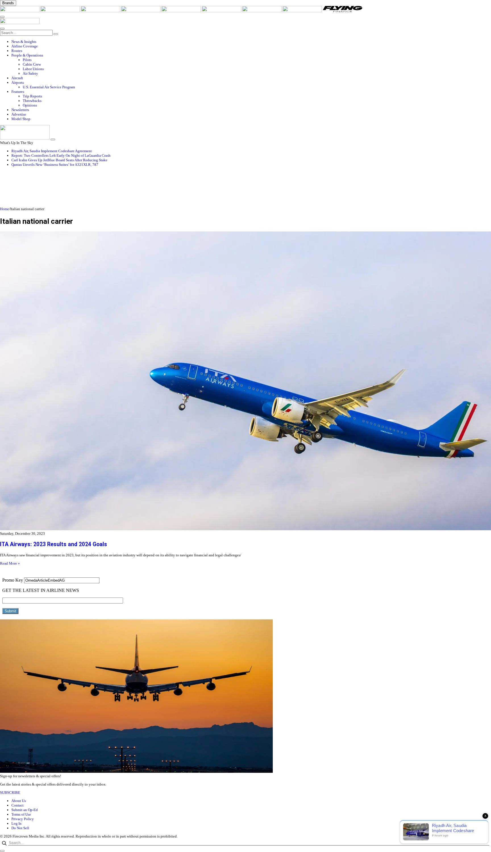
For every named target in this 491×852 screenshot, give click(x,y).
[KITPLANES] (222, 11)
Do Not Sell (20, 828)
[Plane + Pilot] (262, 11)
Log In (16, 823)
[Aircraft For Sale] (141, 11)
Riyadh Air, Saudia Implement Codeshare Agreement (51, 151)
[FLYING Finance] (342, 11)
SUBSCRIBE (10, 792)
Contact (17, 805)
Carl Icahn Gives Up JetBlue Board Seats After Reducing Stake (59, 160)
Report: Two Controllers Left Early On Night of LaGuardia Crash (61, 155)
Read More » (10, 563)
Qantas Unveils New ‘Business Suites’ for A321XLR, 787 (54, 164)
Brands (8, 3)
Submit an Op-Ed (24, 810)
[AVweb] (101, 11)
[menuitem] (251, 41)
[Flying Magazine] (60, 11)
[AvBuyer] (181, 11)
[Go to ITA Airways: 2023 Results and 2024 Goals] (245, 381)
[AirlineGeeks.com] (20, 11)
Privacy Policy (22, 819)
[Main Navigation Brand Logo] (19, 23)
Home (4, 209)
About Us (18, 801)
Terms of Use (21, 814)
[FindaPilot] (302, 11)
